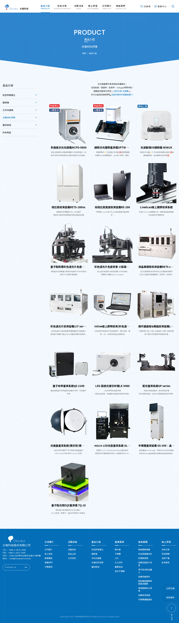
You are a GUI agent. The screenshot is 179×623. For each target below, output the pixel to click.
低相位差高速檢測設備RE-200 (112, 207)
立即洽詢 (170, 588)
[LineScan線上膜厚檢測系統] (156, 183)
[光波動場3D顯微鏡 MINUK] (156, 124)
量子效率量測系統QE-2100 (68, 386)
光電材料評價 (9, 117)
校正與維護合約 (145, 553)
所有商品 (7, 132)
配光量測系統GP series (156, 386)
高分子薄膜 (120, 571)
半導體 (118, 553)
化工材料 (119, 562)
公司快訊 (72, 558)
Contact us (10, 567)
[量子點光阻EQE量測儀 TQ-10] (68, 481)
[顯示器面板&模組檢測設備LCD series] (156, 302)
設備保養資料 (144, 576)
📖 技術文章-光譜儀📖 (121, 91)
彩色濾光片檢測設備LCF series (68, 326)
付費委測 (48, 566)
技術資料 (170, 597)
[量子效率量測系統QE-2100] (68, 362)
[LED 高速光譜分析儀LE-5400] (112, 362)
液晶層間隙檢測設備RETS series (156, 267)
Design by (112, 616)
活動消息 (72, 541)
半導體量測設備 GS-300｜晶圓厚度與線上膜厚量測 (156, 445)
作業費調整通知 (145, 599)
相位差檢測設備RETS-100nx (68, 207)
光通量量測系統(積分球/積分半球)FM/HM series (68, 445)
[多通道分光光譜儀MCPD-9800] (68, 124)
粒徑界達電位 (9, 95)
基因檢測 (7, 124)
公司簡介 (49, 541)
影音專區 (166, 562)
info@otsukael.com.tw (20, 558)
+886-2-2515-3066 (17, 549)
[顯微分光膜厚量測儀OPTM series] (112, 124)
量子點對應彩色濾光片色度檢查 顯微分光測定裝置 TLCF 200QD (68, 267)
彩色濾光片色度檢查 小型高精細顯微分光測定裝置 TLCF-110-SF (112, 267)
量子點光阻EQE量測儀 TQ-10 (68, 505)
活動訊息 (72, 549)
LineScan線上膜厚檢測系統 (156, 207)
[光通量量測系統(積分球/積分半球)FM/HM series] (68, 422)
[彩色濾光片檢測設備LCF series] (68, 302)
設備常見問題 (144, 595)
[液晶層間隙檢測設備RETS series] (156, 243)
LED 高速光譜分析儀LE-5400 (112, 386)
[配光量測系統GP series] (156, 362)
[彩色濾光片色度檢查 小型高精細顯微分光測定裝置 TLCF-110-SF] (112, 243)
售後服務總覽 (144, 549)
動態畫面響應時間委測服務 (145, 582)
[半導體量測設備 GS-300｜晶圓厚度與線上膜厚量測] (156, 422)
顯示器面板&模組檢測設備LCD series (156, 326)
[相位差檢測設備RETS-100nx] (68, 183)
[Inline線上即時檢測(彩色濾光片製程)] (112, 302)
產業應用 (119, 541)
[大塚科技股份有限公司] (16, 541)
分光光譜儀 (8, 110)
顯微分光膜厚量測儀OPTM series (112, 147)
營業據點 (48, 558)
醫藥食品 (119, 566)
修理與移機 (143, 558)
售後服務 (143, 541)
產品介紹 (93, 53)
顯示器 (118, 549)
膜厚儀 (6, 102)
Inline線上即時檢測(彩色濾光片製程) (112, 326)
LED (116, 558)
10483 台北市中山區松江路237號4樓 (25, 555)
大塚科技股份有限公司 (16, 6)
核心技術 (48, 553)
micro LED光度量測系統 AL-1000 (112, 445)
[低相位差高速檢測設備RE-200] (112, 183)
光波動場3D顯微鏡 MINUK (156, 147)
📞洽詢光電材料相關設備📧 (121, 94)
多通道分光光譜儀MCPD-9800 (68, 147)
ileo (117, 616)
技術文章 (166, 549)
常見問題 (166, 553)
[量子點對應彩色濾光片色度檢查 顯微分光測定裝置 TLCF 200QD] (68, 243)
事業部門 (48, 562)
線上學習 (166, 541)
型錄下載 (166, 558)
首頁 (84, 53)
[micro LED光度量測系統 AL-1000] (112, 422)
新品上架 (72, 553)
